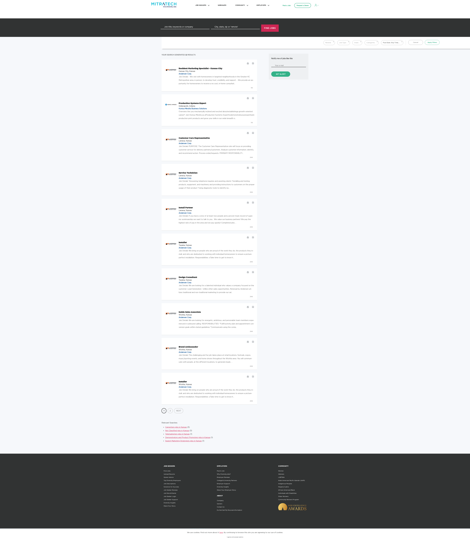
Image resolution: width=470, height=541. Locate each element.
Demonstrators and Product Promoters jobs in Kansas (187, 437)
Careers (219, 503)
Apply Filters (432, 42)
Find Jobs (167, 471)
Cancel (415, 42)
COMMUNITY (240, 5)
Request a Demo (303, 5)
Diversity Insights (170, 503)
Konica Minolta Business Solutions (193, 108)
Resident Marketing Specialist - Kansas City (200, 68)
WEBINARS (222, 5)
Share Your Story (170, 506)
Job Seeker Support (171, 499)
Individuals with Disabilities (287, 493)
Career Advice (169, 477)
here (221, 532)
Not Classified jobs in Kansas (177, 430)
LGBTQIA (281, 477)
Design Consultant (188, 277)
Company (220, 500)
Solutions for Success (171, 487)
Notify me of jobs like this (282, 58)
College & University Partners (227, 480)
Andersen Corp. (185, 74)
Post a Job (287, 5)
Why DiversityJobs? (224, 474)
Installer (183, 242)
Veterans (281, 474)
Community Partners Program (288, 499)
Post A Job (220, 471)
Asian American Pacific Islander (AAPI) (291, 480)
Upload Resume (169, 474)
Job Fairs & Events (170, 493)
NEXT (178, 411)
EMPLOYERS (261, 5)
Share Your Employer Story (226, 490)
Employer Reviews (223, 477)
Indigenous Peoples (285, 483)
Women (281, 471)
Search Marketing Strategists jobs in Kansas (183, 441)
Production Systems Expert (192, 103)
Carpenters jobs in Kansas (176, 427)
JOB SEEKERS (200, 5)
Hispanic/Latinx (283, 487)
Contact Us (220, 507)
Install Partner (186, 207)
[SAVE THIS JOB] (253, 63)
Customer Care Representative (194, 138)
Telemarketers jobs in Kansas (177, 434)
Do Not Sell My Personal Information (229, 510)
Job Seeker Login (170, 496)
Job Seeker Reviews (171, 490)
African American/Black (286, 490)
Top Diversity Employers (172, 480)
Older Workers (283, 496)
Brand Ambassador (188, 347)
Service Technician (188, 173)
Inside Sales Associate (190, 312)
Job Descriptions (170, 483)
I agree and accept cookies (235, 537)
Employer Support (223, 483)
